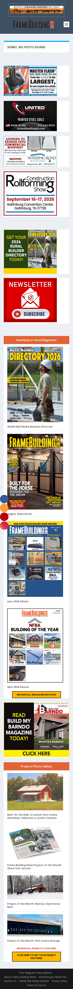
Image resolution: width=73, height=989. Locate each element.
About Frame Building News (20, 977)
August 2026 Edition (19, 514)
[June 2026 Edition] (35, 559)
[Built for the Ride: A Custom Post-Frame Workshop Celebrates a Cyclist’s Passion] (35, 792)
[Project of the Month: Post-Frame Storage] (35, 925)
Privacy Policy (59, 981)
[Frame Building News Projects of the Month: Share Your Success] (35, 843)
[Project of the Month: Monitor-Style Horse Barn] (35, 887)
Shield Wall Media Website (34, 981)
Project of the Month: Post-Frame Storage (33, 940)
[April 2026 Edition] (35, 645)
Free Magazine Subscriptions (35, 972)
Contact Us (10, 981)
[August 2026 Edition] (35, 472)
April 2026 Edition (18, 687)
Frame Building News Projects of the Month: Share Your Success (34, 866)
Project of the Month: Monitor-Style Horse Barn (33, 905)
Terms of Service (36, 985)
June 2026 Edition (18, 601)
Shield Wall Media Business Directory (30, 426)
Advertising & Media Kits (53, 977)
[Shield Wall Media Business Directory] (35, 385)
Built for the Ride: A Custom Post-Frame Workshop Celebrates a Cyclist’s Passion (32, 816)
